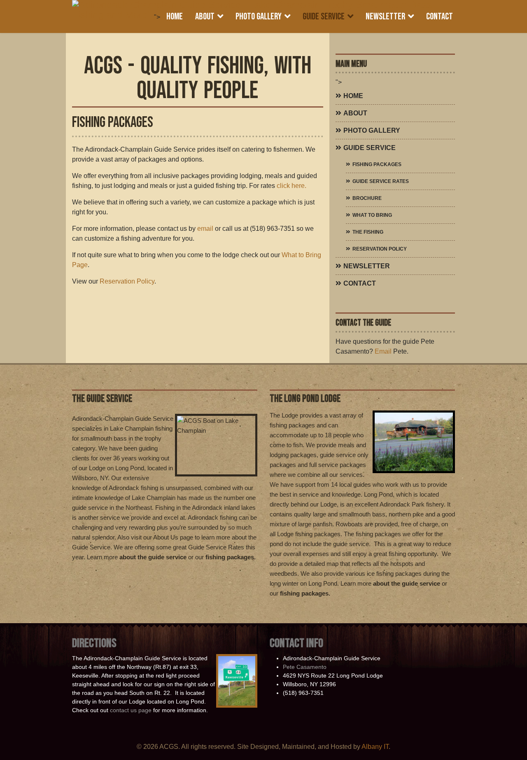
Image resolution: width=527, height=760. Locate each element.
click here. (291, 185)
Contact (439, 16)
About (205, 16)
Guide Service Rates (380, 181)
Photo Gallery (259, 16)
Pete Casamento (304, 667)
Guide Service (324, 16)
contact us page (131, 710)
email (206, 228)
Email (383, 351)
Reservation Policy (127, 281)
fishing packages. (230, 557)
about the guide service (153, 557)
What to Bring (372, 215)
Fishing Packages (376, 164)
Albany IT (375, 746)
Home (174, 16)
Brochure (367, 198)
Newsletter (385, 16)
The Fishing (367, 232)
